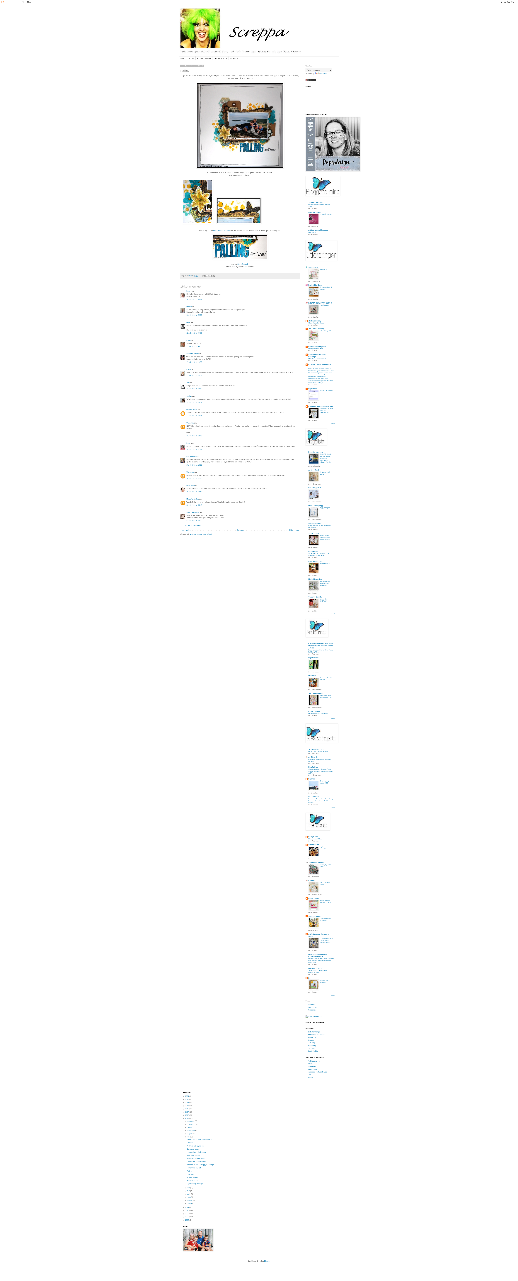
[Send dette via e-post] (203, 276)
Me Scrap (312, 676)
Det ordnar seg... (193, 1149)
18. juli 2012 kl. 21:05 (194, 478)
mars (189, 1197)
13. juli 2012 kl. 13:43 (194, 436)
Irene (188, 443)
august (189, 1134)
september (191, 1131)
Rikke (188, 340)
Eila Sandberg (191, 456)
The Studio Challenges (317, 329)
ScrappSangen (192, 1181)
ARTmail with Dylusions (195, 1146)
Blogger (267, 1261)
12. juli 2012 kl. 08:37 (194, 402)
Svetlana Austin (192, 354)
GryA (188, 322)
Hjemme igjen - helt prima (196, 1152)
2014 (187, 1112)
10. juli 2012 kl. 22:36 (194, 315)
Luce (188, 291)
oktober (190, 1127)
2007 (187, 1220)
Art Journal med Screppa (318, 230)
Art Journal (234, 58)
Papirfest (311, 779)
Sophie (310, 1077)
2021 (187, 1096)
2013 (187, 1115)
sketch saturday (314, 321)
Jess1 (310, 1064)
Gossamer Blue (314, 797)
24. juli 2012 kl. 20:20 (194, 521)
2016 (187, 1106)
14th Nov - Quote (325, 331)
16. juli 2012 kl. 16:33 (194, 465)
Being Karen (313, 837)
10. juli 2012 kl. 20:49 (194, 299)
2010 (187, 1211)
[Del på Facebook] (211, 276)
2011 (187, 1207)
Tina (188, 383)
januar (189, 1203)
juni (188, 1188)
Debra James (313, 898)
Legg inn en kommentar (192, 525)
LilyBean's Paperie (315, 968)
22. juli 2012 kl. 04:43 (194, 505)
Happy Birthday (325, 563)
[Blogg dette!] (206, 276)
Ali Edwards (313, 757)
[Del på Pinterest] (214, 276)
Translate (323, 74)
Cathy (188, 396)
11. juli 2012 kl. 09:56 (194, 346)
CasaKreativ (312, 1007)
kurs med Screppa (204, 58)
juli (188, 1137)
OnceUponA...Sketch (221, 231)
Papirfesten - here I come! (196, 1162)
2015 (187, 1109)
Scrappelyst (313, 267)
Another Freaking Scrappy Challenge (200, 1165)
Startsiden (240, 530)
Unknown (190, 423)
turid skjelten (313, 551)
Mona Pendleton (192, 499)
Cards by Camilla (315, 597)
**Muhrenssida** (314, 524)
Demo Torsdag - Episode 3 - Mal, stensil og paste (325, 537)
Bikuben (311, 1040)
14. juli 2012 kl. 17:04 (194, 449)
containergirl (312, 1069)
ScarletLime (312, 1037)
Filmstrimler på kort (194, 1168)
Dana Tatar (190, 486)
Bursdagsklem (324, 305)
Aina (309, 1075)
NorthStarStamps (314, 1032)
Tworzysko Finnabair (316, 863)
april (189, 1194)
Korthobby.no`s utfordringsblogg (320, 406)
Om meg (191, 58)
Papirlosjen (312, 389)
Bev (309, 978)
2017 (187, 1102)
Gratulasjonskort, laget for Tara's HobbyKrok (325, 583)
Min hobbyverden (315, 579)
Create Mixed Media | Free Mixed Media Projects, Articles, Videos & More (320, 646)
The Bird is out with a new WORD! (199, 1140)
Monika (189, 307)
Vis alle (333, 423)
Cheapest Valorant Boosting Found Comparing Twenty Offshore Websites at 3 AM (320, 771)
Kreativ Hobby (313, 1051)
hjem (182, 58)
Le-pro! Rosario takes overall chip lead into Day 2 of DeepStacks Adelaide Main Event (321, 960)
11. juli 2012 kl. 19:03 (194, 362)
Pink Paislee (313, 767)
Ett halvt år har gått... (326, 214)
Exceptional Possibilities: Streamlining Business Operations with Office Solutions (320, 801)
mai (188, 1191)
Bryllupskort (323, 269)
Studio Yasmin (313, 533)
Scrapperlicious (314, 916)
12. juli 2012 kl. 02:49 (194, 389)
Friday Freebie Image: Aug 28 (318, 751)
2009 (187, 1214)
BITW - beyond (192, 1177)
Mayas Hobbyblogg (315, 506)
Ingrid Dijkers (313, 658)
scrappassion (313, 845)
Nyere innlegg (186, 530)
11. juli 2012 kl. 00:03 (194, 333)
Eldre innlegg (294, 530)
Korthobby (311, 1043)
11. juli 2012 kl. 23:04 (194, 375)
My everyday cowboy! (195, 1184)
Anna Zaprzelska (192, 512)
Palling (189, 1171)
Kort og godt (312, 1048)
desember (191, 1121)
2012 (187, 1118)
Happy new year (325, 508)
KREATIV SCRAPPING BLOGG (320, 303)
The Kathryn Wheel (315, 694)
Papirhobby (312, 1046)
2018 (187, 1099)
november (191, 1124)
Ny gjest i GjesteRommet (196, 1158)
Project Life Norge (315, 285)
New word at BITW (193, 1155)
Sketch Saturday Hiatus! (316, 323)
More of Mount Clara (315, 839)
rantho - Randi (313, 470)
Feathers (190, 1143)
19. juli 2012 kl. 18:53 (194, 492)
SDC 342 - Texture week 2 (317, 359)
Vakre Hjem (312, 1067)
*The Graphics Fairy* (316, 749)
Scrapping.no (312, 1010)
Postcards (190, 1174)
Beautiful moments (315, 452)
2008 (187, 1217)
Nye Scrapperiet (314, 488)
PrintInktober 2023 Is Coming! (318, 713)
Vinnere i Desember (326, 391)
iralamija (311, 880)
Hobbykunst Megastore (316, 1035)
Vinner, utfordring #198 (315, 348)
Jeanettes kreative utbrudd (317, 1072)
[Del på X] (209, 276)
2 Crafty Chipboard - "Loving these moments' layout (326, 940)
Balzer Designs (314, 711)
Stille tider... (312, 232)
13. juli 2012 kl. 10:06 (194, 416)
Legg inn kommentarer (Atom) (201, 534)
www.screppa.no (314, 212)
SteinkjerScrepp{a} (315, 202)
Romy (188, 369)
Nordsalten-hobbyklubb (317, 347)
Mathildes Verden (314, 1061)
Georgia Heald (191, 410)
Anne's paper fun (314, 561)
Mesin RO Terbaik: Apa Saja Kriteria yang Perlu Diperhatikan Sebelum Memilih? (326, 458)
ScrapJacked (242, 264)
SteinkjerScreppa (220, 58)
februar (190, 1200)
